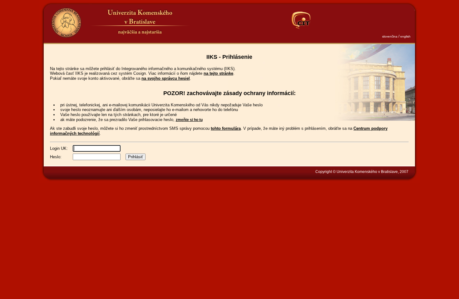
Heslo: (56, 157)
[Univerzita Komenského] (66, 23)
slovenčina (389, 36)
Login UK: (59, 148)
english (405, 36)
